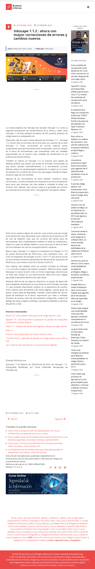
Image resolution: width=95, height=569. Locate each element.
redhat (62, 518)
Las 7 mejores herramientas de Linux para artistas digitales (31, 345)
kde (52, 520)
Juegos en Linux (20, 537)
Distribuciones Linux (69, 534)
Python (25, 520)
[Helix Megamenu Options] (88, 7)
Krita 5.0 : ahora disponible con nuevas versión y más (29, 334)
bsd (38, 523)
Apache (35, 518)
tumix (52, 526)
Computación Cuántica (36, 540)
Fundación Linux (30, 532)
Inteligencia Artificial (49, 534)
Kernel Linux (60, 537)
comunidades (20, 526)
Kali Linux (73, 529)
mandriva (53, 518)
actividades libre (58, 523)
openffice (71, 526)
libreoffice (81, 526)
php (63, 520)
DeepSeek (75, 540)
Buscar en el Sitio (28, 565)
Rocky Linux (16, 518)
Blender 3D (55, 532)
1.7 (9, 330)
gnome (27, 518)
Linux (52, 529)
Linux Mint (62, 529)
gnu (70, 518)
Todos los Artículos (65, 565)
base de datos (73, 520)
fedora (32, 523)
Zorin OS (38, 537)
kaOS (64, 532)
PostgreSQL (33, 534)
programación (14, 520)
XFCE (76, 532)
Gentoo (84, 537)
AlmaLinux (43, 532)
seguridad (78, 518)
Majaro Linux (73, 537)
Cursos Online (20, 534)
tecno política (16, 529)
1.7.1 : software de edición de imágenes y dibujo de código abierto (36, 326)
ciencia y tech (42, 526)
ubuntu (31, 526)
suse (58, 520)
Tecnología (43, 529)
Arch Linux (48, 537)
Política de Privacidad (47, 565)
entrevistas (22, 523)
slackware (61, 526)
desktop (45, 523)
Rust (19, 532)
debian (44, 518)
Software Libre (24, 25)
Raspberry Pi (19, 540)
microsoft (45, 520)
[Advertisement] (37, 107)
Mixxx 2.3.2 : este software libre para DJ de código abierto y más (33, 315)
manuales (34, 520)
